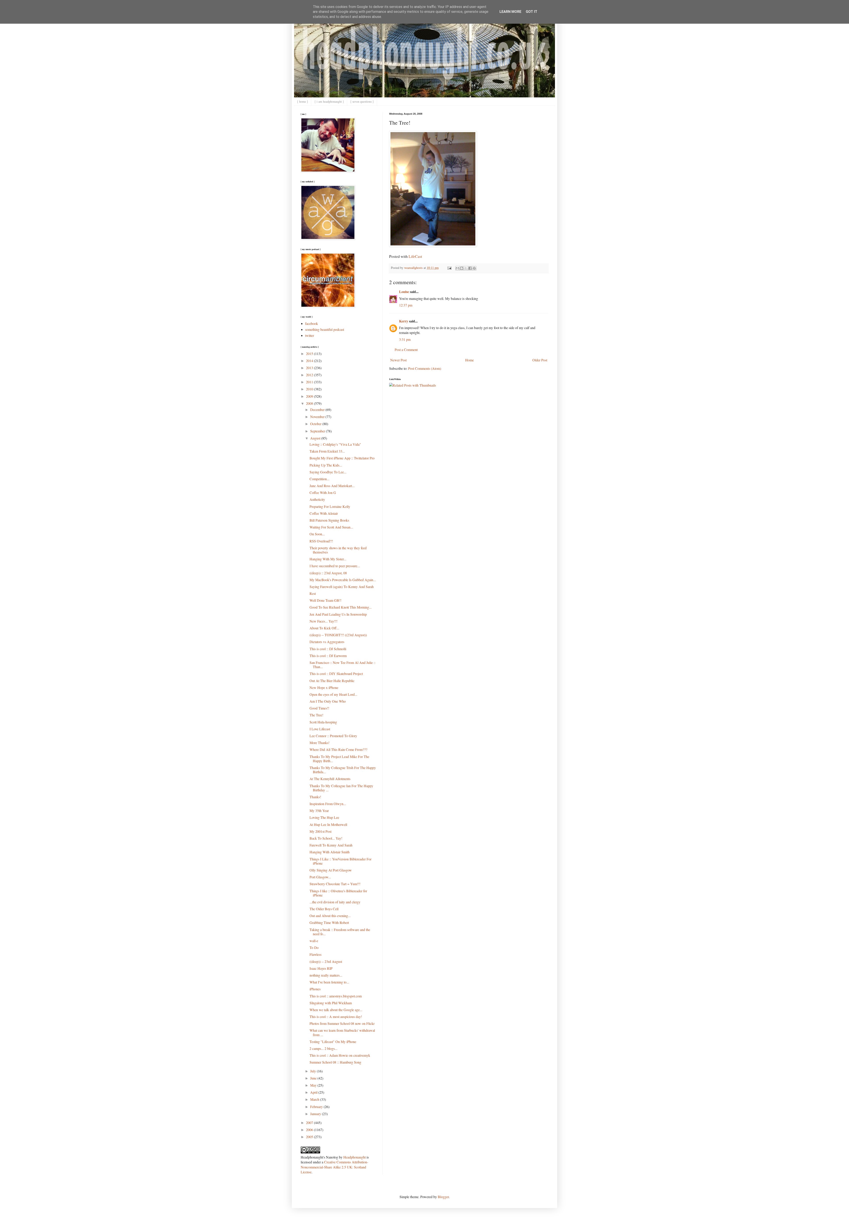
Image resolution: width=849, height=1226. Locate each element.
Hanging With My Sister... (328, 559)
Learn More (510, 12)
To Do (314, 947)
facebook (311, 323)
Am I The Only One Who (328, 701)
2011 (310, 382)
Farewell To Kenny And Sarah (331, 845)
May (313, 1085)
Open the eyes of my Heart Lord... (333, 694)
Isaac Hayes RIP (321, 968)
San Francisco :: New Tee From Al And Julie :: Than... (342, 664)
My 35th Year (319, 810)
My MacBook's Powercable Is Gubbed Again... (343, 579)
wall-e (314, 940)
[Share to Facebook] (470, 268)
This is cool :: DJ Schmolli (328, 648)
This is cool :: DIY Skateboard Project (336, 673)
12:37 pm (405, 305)
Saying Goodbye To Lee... (328, 472)
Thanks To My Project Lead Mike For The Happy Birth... (339, 758)
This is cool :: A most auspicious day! (336, 1016)
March (315, 1099)
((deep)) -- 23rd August (326, 961)
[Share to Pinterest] (474, 268)
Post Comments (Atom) (424, 368)
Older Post (539, 360)
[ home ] (302, 101)
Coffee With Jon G (323, 492)
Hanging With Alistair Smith (330, 852)
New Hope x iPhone (324, 687)
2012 (310, 374)
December (317, 409)
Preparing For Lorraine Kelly (330, 506)
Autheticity (317, 499)
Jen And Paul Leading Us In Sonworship (338, 614)
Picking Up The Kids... (326, 465)
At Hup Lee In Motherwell (328, 824)
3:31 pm (405, 339)
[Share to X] (466, 268)
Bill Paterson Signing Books (329, 520)
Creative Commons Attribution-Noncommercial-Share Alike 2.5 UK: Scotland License (334, 1167)
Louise (404, 291)
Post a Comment (406, 349)
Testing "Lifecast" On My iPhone (333, 1041)
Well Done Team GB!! (325, 600)
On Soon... (317, 534)
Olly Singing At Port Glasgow (331, 870)
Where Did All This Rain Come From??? (338, 749)
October (316, 423)
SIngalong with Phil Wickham (331, 1002)
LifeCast (415, 256)
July (313, 1071)
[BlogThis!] (461, 268)
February (317, 1106)
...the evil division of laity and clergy (335, 902)
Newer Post (398, 360)
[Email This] (457, 268)
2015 (310, 353)
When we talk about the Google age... (336, 1009)
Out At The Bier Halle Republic (332, 680)
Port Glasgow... (320, 877)
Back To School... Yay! (326, 838)
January (316, 1113)
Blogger (443, 1196)
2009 (310, 396)
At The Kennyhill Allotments (330, 778)
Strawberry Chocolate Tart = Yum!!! (335, 883)
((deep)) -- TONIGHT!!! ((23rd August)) (338, 634)
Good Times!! (319, 708)
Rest (313, 593)
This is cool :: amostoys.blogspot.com (336, 996)
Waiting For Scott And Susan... (331, 527)
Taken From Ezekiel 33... (327, 451)
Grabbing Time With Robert (329, 922)
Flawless (315, 954)
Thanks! (315, 796)
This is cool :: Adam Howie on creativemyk (340, 1055)
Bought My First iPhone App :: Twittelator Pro (342, 458)
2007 (310, 1122)
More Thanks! (319, 742)
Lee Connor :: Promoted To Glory (333, 735)
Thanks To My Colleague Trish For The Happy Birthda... (343, 769)
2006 (310, 1129)
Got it (531, 12)
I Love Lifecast (320, 729)
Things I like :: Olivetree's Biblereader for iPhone (338, 893)
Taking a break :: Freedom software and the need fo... (340, 931)
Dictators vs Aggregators (327, 641)
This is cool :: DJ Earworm (328, 655)
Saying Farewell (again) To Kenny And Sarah (342, 586)
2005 (310, 1136)
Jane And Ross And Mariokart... (332, 485)
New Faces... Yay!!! (323, 621)
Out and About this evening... (330, 915)
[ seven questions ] (362, 101)
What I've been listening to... (329, 982)
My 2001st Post (320, 831)
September (318, 431)
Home (469, 360)
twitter (309, 335)
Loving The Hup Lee (324, 817)
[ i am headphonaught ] (329, 101)
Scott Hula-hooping (323, 722)
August (315, 438)
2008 (310, 403)
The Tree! (316, 715)
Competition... (319, 478)
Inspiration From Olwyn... (328, 803)
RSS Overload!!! (321, 541)
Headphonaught (354, 1157)
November (317, 416)
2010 (310, 389)
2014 (310, 360)
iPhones (315, 989)
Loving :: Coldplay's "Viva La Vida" (335, 444)
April (314, 1092)
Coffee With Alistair (324, 513)
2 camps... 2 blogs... (323, 1048)
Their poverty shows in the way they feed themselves (338, 550)
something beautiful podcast (324, 329)
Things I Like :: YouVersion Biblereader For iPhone (340, 861)
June (313, 1078)
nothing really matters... (326, 975)
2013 (310, 367)
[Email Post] (449, 268)
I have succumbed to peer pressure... (335, 565)
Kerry (403, 321)
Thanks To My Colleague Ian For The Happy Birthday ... (341, 787)
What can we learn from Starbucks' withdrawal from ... (342, 1032)
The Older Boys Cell (324, 908)
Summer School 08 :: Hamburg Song (335, 1062)
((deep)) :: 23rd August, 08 (328, 573)
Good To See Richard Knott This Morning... (341, 607)
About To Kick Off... (324, 628)
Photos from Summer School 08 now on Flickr (342, 1023)
